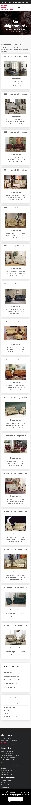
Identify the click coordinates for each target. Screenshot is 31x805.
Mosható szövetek (9, 707)
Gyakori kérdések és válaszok (10, 755)
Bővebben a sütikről (15, 802)
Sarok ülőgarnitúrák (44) (11, 676)
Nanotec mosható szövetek (9, 783)
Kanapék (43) (8, 672)
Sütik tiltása (19, 799)
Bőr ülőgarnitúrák (6, 774)
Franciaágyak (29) (9, 687)
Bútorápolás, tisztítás (10, 716)
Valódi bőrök (7, 713)
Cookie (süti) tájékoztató (8, 759)
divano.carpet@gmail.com (21, 2)
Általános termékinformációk (10, 766)
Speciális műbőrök (6, 785)
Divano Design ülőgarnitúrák (7, 7)
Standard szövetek (6, 780)
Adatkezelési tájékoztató (8, 757)
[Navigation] (19, 7)
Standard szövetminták (11, 704)
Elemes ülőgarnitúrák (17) (12, 680)
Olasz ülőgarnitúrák (7, 751)
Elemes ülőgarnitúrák (7, 772)
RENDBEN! (11, 799)
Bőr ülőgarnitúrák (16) (10, 683)
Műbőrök (6, 710)
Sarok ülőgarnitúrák (7, 770)
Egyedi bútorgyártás (7, 753)
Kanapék (4, 768)
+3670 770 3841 (7, 2)
